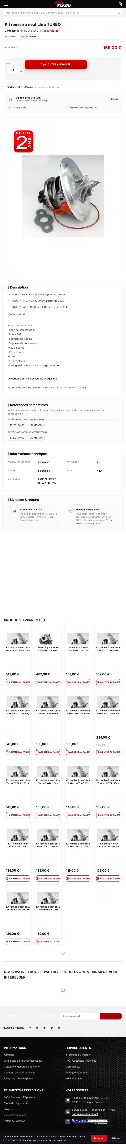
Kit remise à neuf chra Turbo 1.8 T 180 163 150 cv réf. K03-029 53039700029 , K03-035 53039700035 (78, 782)
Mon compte (72, 1066)
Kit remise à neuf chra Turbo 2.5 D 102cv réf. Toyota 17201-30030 (48, 712)
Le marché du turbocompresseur (23, 1060)
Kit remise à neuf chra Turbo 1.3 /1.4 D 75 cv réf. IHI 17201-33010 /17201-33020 (18, 782)
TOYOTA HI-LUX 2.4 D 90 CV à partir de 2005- (38, 300)
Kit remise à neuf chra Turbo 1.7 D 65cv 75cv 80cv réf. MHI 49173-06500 (18, 649)
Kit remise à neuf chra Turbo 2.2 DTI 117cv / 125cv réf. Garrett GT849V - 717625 (18, 712)
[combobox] (63, 12)
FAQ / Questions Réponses (19, 1078)
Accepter (99, 1138)
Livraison (9, 1109)
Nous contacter (74, 1078)
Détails (114, 99)
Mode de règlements (16, 1103)
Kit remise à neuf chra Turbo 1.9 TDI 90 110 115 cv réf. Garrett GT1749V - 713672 (18, 908)
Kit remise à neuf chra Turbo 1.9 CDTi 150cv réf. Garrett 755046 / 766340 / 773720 (78, 712)
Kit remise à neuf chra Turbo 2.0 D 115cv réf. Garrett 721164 (108, 649)
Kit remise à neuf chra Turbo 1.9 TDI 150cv (108, 782)
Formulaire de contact (85, 1114)
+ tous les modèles (49, 31)
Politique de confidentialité (19, 1072)
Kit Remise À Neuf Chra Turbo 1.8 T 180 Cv (78, 649)
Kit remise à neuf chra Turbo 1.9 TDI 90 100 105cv (48, 845)
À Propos (9, 1054)
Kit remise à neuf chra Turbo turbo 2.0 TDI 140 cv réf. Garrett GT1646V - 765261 (48, 908)
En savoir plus (60, 1140)
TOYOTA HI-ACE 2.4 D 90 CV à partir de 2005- (38, 294)
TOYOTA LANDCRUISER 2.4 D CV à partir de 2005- (40, 307)
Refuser (115, 1138)
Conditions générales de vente (22, 1066)
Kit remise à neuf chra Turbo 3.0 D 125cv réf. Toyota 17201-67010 (48, 782)
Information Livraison (77, 1054)
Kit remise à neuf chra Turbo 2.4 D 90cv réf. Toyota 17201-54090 (108, 712)
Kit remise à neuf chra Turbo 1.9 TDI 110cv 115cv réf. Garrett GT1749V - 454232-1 (78, 845)
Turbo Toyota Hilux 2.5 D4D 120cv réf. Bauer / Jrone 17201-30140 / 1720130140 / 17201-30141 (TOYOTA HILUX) (48, 649)
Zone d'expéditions (15, 1115)
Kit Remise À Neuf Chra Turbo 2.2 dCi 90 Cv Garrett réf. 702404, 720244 (18, 845)
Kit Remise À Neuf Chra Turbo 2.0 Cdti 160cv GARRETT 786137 (108, 845)
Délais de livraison (14, 1120)
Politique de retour (76, 1072)
